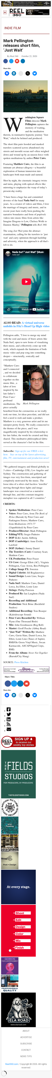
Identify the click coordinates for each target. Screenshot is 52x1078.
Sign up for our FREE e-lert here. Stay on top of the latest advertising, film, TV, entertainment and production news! (26, 454)
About (26, 1031)
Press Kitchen (21, 662)
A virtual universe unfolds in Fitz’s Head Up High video (26, 324)
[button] (5, 12)
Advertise (26, 1037)
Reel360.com (11, 1064)
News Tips (26, 1056)
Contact (26, 1050)
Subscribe (26, 1043)
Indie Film (12, 28)
